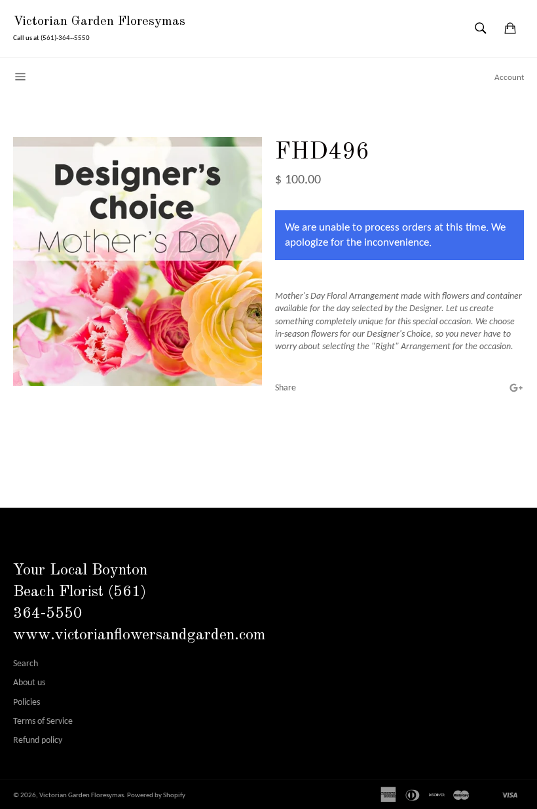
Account (509, 77)
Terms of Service (43, 721)
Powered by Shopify (156, 795)
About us (29, 683)
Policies (26, 702)
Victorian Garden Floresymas (99, 21)
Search (25, 664)
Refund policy (37, 740)
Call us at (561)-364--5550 (51, 38)
